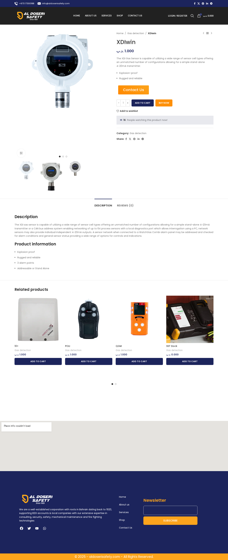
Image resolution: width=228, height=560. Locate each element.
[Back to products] (207, 33)
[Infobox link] (24, 3)
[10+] (38, 319)
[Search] (192, 15)
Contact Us (125, 527)
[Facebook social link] (194, 3)
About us (124, 504)
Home (120, 33)
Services (124, 512)
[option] (60, 156)
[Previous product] (203, 33)
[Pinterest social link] (203, 3)
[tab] (103, 204)
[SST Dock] (189, 319)
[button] (38, 361)
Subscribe (170, 520)
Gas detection (135, 33)
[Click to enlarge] (21, 153)
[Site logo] (31, 15)
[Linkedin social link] (207, 3)
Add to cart (142, 102)
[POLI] (88, 319)
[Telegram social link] (211, 3)
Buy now (164, 102)
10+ (16, 346)
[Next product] (211, 33)
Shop (122, 520)
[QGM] (139, 319)
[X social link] (198, 3)
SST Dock (171, 346)
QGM (119, 346)
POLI (67, 346)
